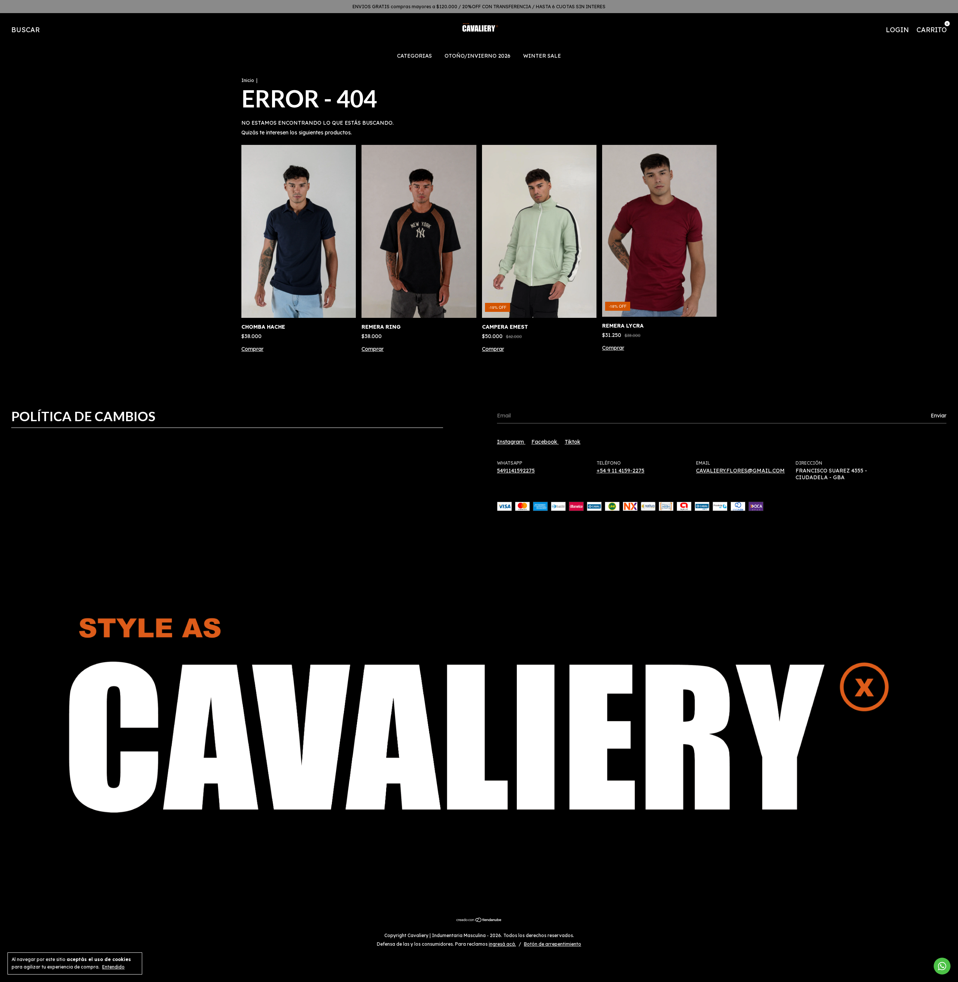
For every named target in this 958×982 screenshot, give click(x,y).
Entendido (113, 967)
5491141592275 (516, 470)
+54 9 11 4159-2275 (620, 470)
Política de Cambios (83, 416)
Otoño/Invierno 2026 (477, 55)
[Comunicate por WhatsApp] (942, 966)
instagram (511, 441)
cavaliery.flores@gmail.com (740, 470)
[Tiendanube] (479, 920)
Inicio (247, 80)
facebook (545, 441)
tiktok (572, 441)
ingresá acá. (502, 944)
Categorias (414, 55)
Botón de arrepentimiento (552, 944)
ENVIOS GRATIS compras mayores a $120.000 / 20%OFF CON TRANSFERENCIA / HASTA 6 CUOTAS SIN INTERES (479, 6)
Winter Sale (542, 55)
